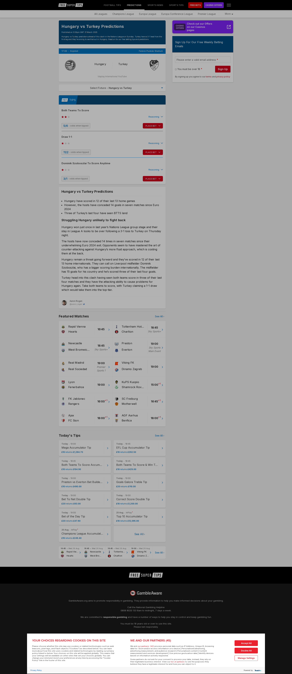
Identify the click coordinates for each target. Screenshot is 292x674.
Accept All (246, 643)
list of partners (178, 662)
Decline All (246, 650)
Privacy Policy (36, 670)
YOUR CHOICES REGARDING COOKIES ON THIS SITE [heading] (69, 640)
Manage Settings (246, 658)
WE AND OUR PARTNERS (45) (150, 640)
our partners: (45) (146, 646)
